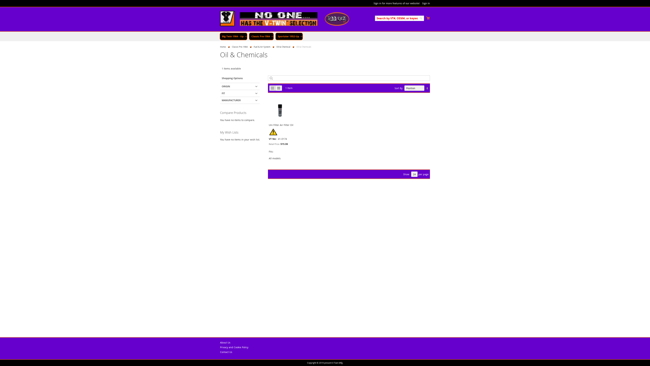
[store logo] (227, 19)
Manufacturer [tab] (231, 100)
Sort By (399, 88)
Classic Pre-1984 (240, 46)
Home (223, 46)
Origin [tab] (226, 86)
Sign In (426, 3)
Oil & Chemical (283, 46)
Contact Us (226, 352)
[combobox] (399, 18)
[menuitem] (233, 36)
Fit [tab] (223, 93)
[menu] (325, 36)
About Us (225, 342)
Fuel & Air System (262, 46)
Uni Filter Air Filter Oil (281, 125)
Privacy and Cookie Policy (234, 347)
